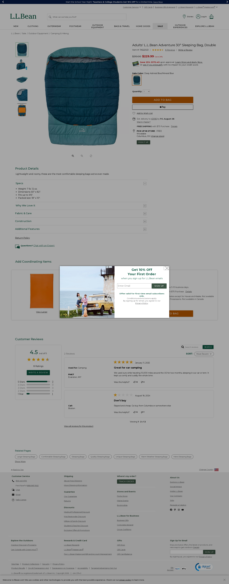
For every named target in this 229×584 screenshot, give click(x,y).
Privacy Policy (141, 303)
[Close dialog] (166, 268)
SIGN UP (159, 286)
